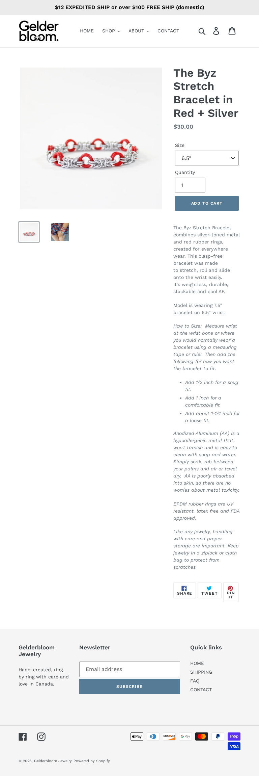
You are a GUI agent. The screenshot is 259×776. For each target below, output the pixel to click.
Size (179, 145)
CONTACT (201, 689)
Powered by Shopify (92, 761)
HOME (197, 663)
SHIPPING (201, 672)
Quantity (185, 172)
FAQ (194, 680)
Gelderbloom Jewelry (53, 761)
